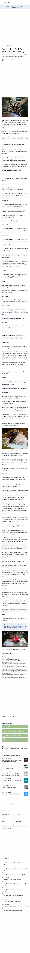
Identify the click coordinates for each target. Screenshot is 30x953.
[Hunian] (6, 900)
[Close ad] (28, 944)
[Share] (27, 59)
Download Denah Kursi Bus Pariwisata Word (14, 874)
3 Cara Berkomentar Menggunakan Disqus (11, 794)
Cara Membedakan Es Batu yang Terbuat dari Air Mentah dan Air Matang (11, 761)
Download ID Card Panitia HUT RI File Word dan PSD (16, 906)
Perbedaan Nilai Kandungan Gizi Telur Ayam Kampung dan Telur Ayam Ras (11, 774)
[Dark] (25, 2)
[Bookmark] (28, 2)
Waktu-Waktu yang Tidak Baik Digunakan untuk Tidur (11, 781)
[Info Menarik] (5, 717)
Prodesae (7, 2)
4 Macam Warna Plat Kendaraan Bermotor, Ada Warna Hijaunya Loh (12, 767)
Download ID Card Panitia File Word (12, 879)
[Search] (22, 2)
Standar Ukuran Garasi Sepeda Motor (12, 901)
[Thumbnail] (26, 760)
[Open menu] (2, 2)
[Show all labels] (6, 828)
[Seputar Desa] (12, 717)
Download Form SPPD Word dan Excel (13, 910)
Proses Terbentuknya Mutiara (9, 787)
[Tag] (8, 758)
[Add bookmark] (25, 59)
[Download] (7, 861)
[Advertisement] (15, 27)
